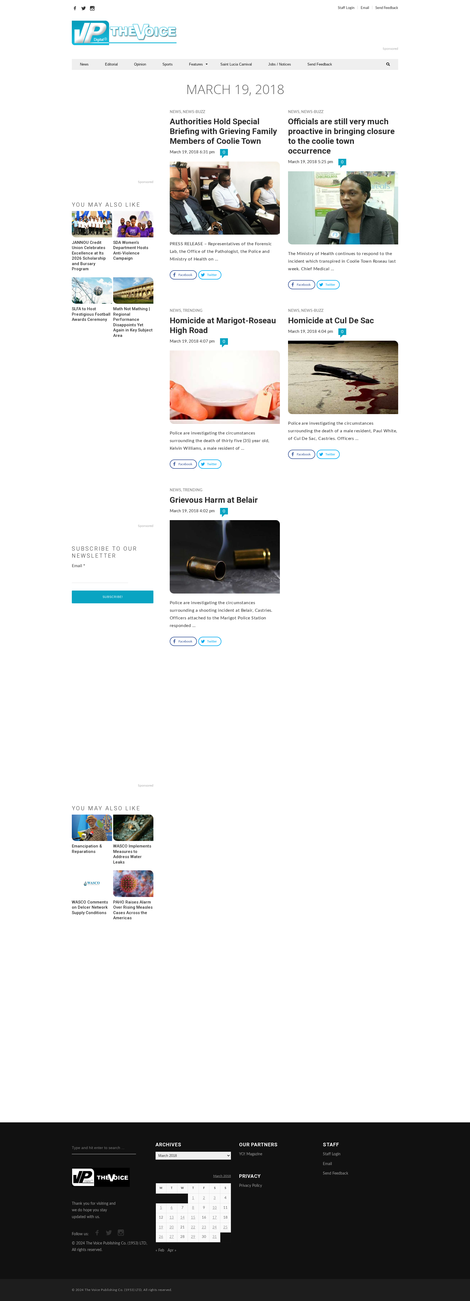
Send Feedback (386, 8)
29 (193, 1237)
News (84, 64)
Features (196, 64)
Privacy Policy (250, 1186)
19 (161, 1227)
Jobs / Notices (279, 64)
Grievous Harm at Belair (214, 500)
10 (214, 1208)
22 (193, 1227)
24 (214, 1227)
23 (204, 1227)
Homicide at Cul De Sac (331, 320)
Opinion (140, 64)
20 (171, 1227)
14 (182, 1217)
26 (161, 1237)
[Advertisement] (301, 33)
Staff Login (346, 8)
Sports (167, 64)
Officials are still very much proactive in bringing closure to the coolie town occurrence (341, 136)
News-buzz (194, 112)
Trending (192, 311)
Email (365, 8)
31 (214, 1237)
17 (214, 1217)
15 (193, 1217)
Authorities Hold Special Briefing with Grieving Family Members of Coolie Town (223, 131)
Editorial (111, 64)
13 (171, 1217)
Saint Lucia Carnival (236, 64)
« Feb (160, 1250)
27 (171, 1237)
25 (225, 1227)
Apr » (172, 1250)
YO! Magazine (250, 1154)
